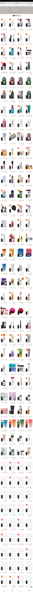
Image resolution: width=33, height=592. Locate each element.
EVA (23, 184)
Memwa (14, 228)
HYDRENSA (22, 486)
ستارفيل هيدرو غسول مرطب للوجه (19, 115)
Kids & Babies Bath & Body (14, 5)
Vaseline (31, 199)
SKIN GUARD (13, 585)
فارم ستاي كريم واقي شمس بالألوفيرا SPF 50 (18, 359)
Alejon (14, 415)
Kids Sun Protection (3, 5)
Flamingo (6, 184)
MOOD (6, 513)
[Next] (0, 5)
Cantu (14, 301)
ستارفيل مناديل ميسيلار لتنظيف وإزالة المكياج (9, 143)
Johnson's (14, 358)
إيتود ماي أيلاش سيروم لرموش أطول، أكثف (26, 317)
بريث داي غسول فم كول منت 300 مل (27, 87)
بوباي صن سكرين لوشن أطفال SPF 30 (10, 287)
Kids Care (9, 5)
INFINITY (23, 228)
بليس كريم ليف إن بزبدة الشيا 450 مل (27, 57)
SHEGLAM (14, 243)
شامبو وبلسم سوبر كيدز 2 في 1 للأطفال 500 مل (18, 29)
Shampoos (20, 5)
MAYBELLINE (22, 243)
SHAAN (6, 128)
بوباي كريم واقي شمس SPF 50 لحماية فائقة (26, 344)
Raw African (5, 471)
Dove (6, 114)
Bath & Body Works (29, 301)
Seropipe (31, 243)
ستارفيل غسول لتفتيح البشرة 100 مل (10, 72)
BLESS (31, 56)
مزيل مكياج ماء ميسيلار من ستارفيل (10, 472)
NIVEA (14, 199)
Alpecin (14, 114)
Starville (14, 71)
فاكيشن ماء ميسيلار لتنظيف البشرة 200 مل (9, 57)
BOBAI (31, 286)
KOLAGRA (22, 199)
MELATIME (14, 184)
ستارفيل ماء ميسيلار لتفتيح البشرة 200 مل (18, 472)
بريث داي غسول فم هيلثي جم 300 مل (19, 87)
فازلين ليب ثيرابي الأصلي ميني (20, 259)
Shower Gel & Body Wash (28, 5)
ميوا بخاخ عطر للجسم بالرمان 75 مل (10, 229)
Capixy (23, 142)
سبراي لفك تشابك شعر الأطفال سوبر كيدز (26, 472)
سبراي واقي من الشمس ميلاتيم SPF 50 (10, 185)
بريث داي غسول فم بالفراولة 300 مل (10, 87)
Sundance (14, 258)
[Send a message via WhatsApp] (32, 587)
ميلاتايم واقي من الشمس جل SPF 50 (27, 359)
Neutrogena (5, 258)
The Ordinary (30, 401)
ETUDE (31, 316)
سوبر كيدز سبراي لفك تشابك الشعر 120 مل (18, 72)
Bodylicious (5, 199)
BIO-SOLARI (5, 243)
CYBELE (23, 170)
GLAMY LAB (30, 71)
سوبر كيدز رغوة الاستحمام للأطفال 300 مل (26, 29)
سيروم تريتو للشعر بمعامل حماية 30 (19, 229)
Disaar (31, 170)
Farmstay (22, 358)
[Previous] (32, 5)
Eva (23, 286)
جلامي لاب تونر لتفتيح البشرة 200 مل (27, 72)
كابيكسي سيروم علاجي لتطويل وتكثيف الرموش (18, 143)
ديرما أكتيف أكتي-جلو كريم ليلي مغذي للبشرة (26, 529)
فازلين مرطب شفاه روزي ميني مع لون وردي (26, 259)
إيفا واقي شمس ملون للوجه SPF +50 (19, 287)
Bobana (23, 56)
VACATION (14, 28)
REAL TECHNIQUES (5, 316)
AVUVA (6, 415)
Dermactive (5, 142)
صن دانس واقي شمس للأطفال (11, 259)
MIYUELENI (6, 301)
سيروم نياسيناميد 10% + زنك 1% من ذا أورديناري (9, 514)
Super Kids (30, 28)
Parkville (31, 86)
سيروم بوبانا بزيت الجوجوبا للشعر (19, 57)
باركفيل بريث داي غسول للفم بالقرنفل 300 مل (26, 143)
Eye (23, 5)
